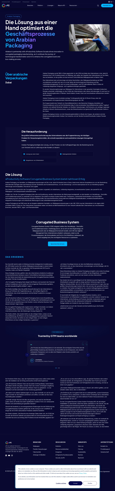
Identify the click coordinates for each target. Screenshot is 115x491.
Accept (75, 483)
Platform (40, 5)
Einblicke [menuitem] (58, 446)
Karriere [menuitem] (34, 2)
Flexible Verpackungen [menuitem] (40, 449)
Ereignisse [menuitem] (59, 452)
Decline (90, 483)
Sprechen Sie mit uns (57, 244)
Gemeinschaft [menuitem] (6, 2)
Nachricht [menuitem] (81, 458)
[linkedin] (6, 455)
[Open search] (98, 5)
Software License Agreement (101, 471)
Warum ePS (61, 5)
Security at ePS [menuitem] (60, 458)
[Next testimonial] (88, 355)
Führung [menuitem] (80, 449)
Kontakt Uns (107, 5)
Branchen (30, 5)
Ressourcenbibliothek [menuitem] (62, 449)
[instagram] (12, 455)
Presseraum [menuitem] (26, 2)
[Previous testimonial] (27, 355)
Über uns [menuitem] (80, 446)
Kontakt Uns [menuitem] (104, 446)
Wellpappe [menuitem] (36, 446)
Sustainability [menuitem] (82, 452)
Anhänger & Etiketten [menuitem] (39, 455)
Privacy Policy (83, 473)
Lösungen (50, 5)
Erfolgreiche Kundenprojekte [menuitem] (64, 455)
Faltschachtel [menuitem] (37, 452)
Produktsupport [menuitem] (16, 2)
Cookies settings (61, 483)
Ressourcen (73, 5)
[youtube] (9, 455)
